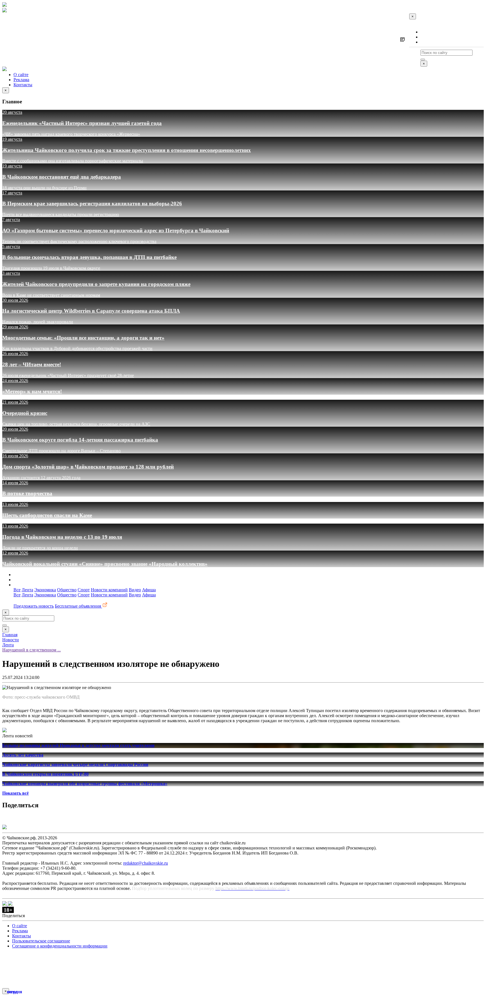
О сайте (427, 31)
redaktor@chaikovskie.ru (145, 863)
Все (17, 589)
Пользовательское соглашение (41, 940)
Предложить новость (34, 606)
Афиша (149, 589)
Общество (66, 589)
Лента (27, 589)
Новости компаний (109, 589)
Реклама (428, 37)
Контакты (429, 42)
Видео (135, 589)
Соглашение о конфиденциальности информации (59, 946)
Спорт (84, 589)
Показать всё (15, 793)
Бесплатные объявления (78, 606)
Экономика (45, 589)
